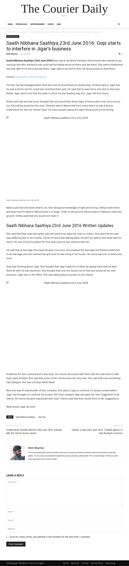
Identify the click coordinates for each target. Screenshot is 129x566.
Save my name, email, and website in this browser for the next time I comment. (50, 536)
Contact (85, 563)
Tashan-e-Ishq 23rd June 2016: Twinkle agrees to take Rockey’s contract (97, 431)
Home (9, 32)
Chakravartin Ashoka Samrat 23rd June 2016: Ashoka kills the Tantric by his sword (34, 431)
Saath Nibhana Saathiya (25, 417)
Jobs (59, 24)
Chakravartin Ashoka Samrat (30, 76)
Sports (51, 24)
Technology (21, 24)
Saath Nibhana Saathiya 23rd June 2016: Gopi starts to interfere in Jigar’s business (63, 46)
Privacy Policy (97, 563)
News (10, 24)
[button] (119, 24)
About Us (75, 563)
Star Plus (42, 417)
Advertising (110, 563)
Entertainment (37, 24)
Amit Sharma (12, 54)
